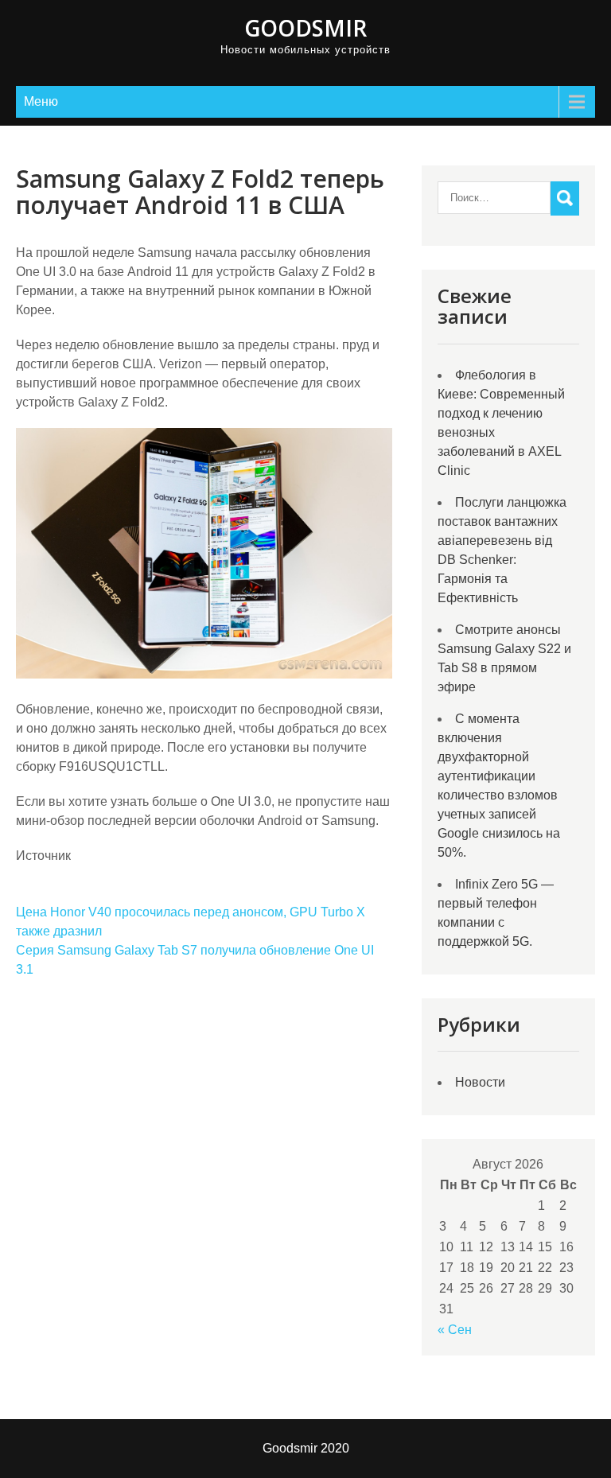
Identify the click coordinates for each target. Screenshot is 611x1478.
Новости (480, 1082)
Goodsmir (305, 28)
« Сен (455, 1329)
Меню (41, 101)
